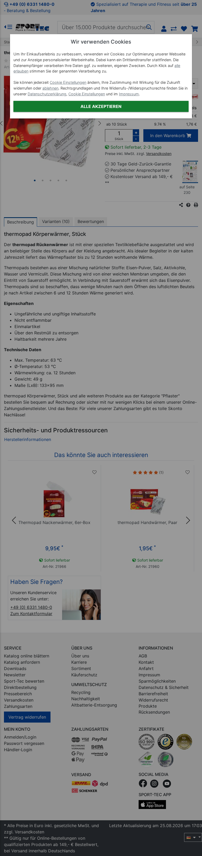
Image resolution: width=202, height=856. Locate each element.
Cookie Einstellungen (68, 82)
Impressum (129, 94)
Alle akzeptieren (101, 106)
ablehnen (50, 88)
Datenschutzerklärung (47, 94)
